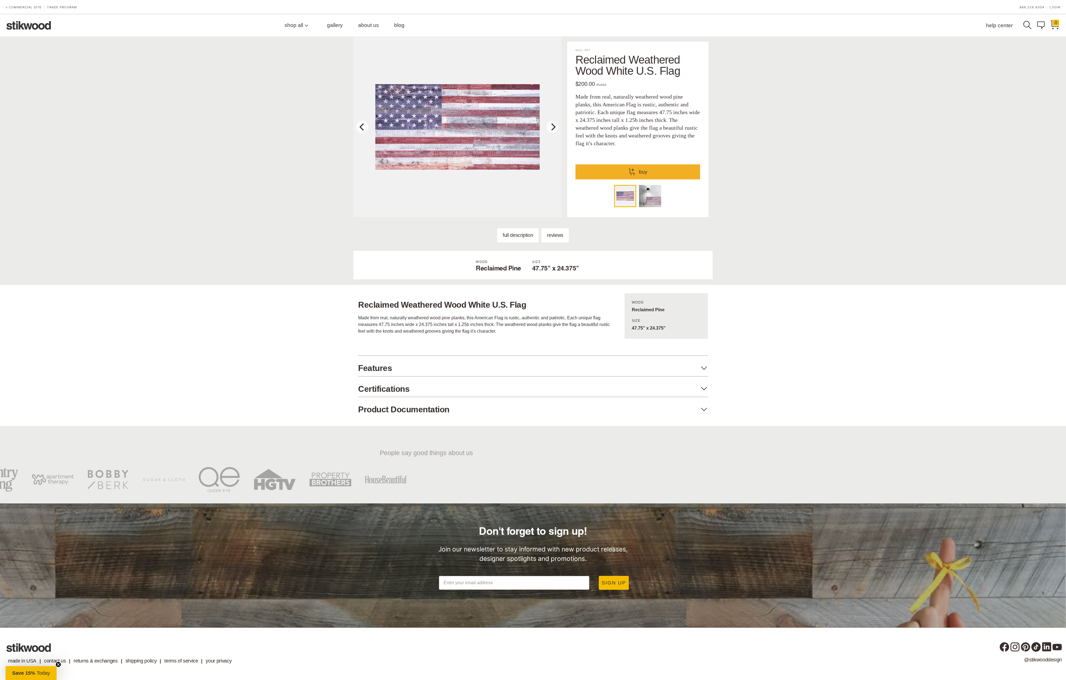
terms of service (181, 661)
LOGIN (1055, 7)
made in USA (22, 661)
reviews (555, 235)
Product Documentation (403, 409)
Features (375, 368)
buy (643, 172)
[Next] (553, 127)
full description (518, 235)
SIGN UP (614, 583)
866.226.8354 (1032, 7)
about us (368, 25)
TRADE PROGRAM (62, 7)
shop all (295, 25)
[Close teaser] (58, 664)
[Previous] (362, 127)
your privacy (219, 661)
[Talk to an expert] (1042, 25)
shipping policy (141, 661)
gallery (335, 25)
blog (399, 25)
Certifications (383, 388)
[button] (31, 673)
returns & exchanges (95, 661)
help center (999, 25)
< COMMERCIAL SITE (24, 7)
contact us (55, 661)
